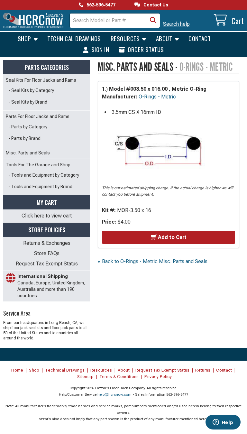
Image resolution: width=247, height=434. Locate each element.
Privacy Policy (158, 376)
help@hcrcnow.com (114, 394)
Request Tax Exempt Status (47, 264)
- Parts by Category (27, 126)
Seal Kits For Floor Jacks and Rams (41, 80)
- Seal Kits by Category (31, 90)
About (165, 38)
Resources (126, 38)
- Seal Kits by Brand (27, 102)
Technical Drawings (74, 38)
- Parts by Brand (24, 138)
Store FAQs (46, 253)
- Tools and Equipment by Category (43, 175)
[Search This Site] (153, 20)
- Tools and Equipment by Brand (40, 186)
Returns (202, 370)
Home (17, 370)
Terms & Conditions (119, 376)
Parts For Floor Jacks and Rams (37, 116)
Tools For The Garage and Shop (38, 164)
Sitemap (85, 376)
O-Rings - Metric (157, 97)
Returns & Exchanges (46, 243)
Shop (25, 38)
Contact (199, 38)
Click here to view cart (47, 216)
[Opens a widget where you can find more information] (223, 423)
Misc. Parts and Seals (28, 152)
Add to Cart (172, 237)
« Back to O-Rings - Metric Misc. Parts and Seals (152, 261)
